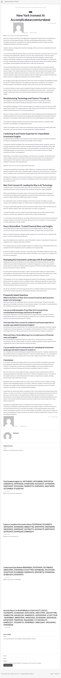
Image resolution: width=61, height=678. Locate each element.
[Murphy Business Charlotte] (12, 1)
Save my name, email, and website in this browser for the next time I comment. (23, 663)
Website (5, 661)
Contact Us (57, 673)
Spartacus (16, 433)
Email (5, 658)
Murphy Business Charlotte (27, 673)
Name (5, 655)
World (20, 7)
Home (16, 7)
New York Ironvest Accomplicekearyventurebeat (22, 165)
